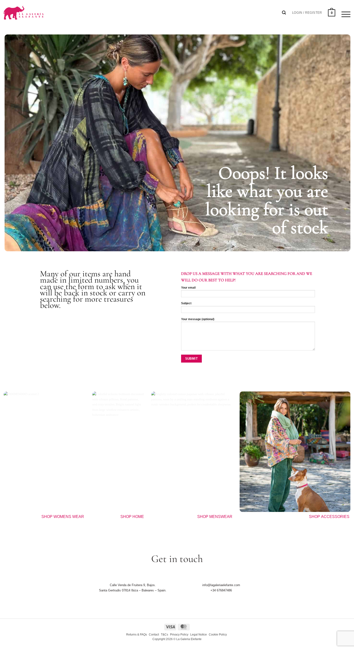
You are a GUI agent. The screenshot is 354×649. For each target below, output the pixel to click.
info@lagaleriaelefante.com (221, 585)
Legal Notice (198, 634)
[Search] (284, 12)
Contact (154, 634)
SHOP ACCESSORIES (329, 517)
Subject (186, 303)
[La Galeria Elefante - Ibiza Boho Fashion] (40, 10)
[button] (307, 12)
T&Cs (164, 634)
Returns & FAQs (136, 634)
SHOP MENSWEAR (214, 517)
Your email (188, 287)
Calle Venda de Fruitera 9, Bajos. (133, 585)
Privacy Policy (179, 634)
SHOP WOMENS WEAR (62, 517)
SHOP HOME (132, 517)
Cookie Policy (218, 634)
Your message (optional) (197, 319)
